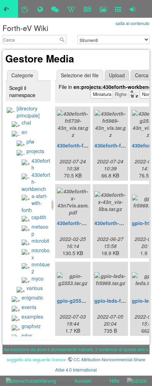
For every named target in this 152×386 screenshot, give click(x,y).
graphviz (31, 326)
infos (27, 335)
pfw (30, 141)
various (35, 287)
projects (35, 151)
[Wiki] (71, 9)
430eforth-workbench (36, 181)
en (24, 131)
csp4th (38, 217)
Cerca (62, 39)
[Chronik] (40, 9)
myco (37, 278)
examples (32, 316)
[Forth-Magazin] (87, 9)
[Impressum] (118, 9)
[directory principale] (28, 112)
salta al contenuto (133, 23)
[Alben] (103, 9)
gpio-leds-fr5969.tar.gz (121, 300)
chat (26, 122)
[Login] (132, 9)
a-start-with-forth (35, 202)
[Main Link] (9, 9)
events (29, 306)
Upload (117, 75)
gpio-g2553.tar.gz (78, 300)
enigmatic (32, 297)
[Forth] (25, 9)
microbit (40, 240)
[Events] (55, 9)
